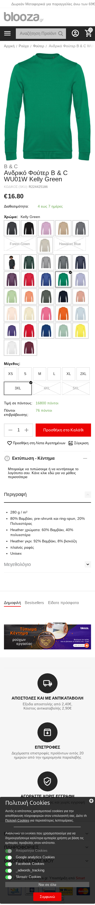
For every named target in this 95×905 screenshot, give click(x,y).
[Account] (75, 33)
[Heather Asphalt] (12, 262)
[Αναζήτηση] (60, 33)
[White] (12, 348)
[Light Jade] (12, 296)
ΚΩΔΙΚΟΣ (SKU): (16, 187)
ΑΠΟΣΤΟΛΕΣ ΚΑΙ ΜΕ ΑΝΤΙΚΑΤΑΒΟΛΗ (47, 698)
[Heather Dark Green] (29, 262)
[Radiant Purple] (12, 330)
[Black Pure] (29, 228)
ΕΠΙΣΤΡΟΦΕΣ (47, 747)
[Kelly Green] (63, 279)
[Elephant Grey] (80, 228)
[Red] (29, 330)
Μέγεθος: (12, 364)
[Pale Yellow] (29, 313)
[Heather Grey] (46, 262)
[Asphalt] (12, 228)
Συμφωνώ (47, 897)
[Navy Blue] (63, 296)
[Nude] (80, 296)
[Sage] (63, 330)
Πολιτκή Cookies (17, 820)
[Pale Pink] (12, 313)
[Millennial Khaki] (46, 296)
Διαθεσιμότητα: (16, 206)
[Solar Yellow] (80, 330)
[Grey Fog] (45, 245)
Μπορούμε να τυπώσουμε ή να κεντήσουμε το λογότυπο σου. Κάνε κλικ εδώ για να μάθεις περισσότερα (43, 473)
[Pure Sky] (80, 313)
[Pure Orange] (63, 313)
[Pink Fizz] (46, 313)
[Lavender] (80, 279)
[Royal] (46, 330)
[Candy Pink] (46, 228)
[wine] (29, 348)
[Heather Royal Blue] (46, 279)
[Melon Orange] (29, 296)
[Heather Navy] (80, 262)
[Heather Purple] (12, 279)
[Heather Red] (29, 279)
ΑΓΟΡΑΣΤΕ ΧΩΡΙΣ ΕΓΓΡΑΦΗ (47, 796)
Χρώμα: (11, 217)
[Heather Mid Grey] (63, 262)
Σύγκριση (81, 443)
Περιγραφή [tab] (15, 494)
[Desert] (63, 228)
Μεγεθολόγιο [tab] (17, 564)
